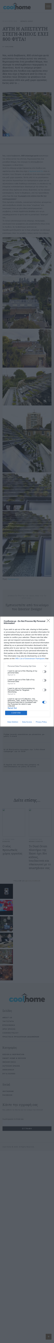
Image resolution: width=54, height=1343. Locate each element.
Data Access (27, 722)
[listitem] (27, 666)
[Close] (49, 621)
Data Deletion (12, 722)
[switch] (44, 671)
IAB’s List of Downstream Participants (30, 658)
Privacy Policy (41, 722)
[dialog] (27, 671)
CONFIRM (16, 713)
